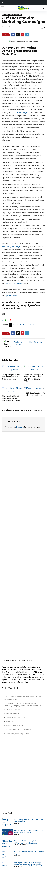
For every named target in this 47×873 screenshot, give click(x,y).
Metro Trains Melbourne (16, 717)
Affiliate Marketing (20, 845)
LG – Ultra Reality (12, 713)
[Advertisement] (18, 641)
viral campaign (21, 112)
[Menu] (2, 8)
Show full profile (35, 342)
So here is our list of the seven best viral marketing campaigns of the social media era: (22, 704)
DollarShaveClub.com (14, 725)
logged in (20, 427)
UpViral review (11, 296)
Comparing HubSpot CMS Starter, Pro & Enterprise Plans (11, 376)
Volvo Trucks (11, 721)
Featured (5, 14)
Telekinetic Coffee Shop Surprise (19, 729)
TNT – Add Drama (12, 709)
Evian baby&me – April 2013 (17, 733)
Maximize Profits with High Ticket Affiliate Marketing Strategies (11, 398)
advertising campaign (11, 246)
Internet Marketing (15, 14)
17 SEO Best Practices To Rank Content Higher (34, 394)
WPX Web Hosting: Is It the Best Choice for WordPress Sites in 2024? (33, 377)
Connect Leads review (14, 283)
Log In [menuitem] (3, 2)
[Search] (43, 8)
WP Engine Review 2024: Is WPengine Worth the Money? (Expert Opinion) (28, 864)
